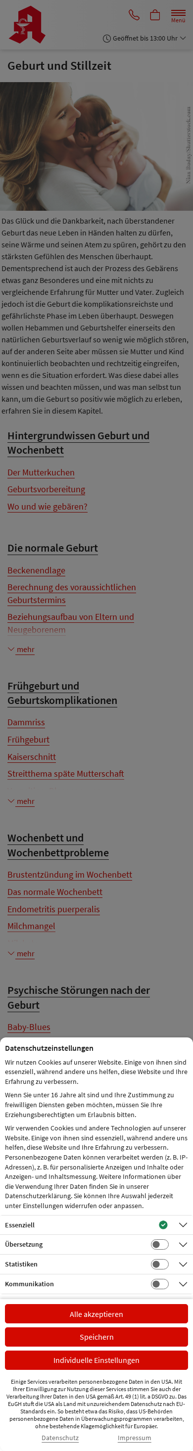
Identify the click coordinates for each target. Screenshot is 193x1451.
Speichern (97, 1337)
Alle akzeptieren (96, 1314)
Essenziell (20, 1224)
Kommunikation (29, 1283)
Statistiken (21, 1264)
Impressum (134, 1438)
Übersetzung (24, 1244)
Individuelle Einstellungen (96, 1360)
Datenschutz (60, 1438)
